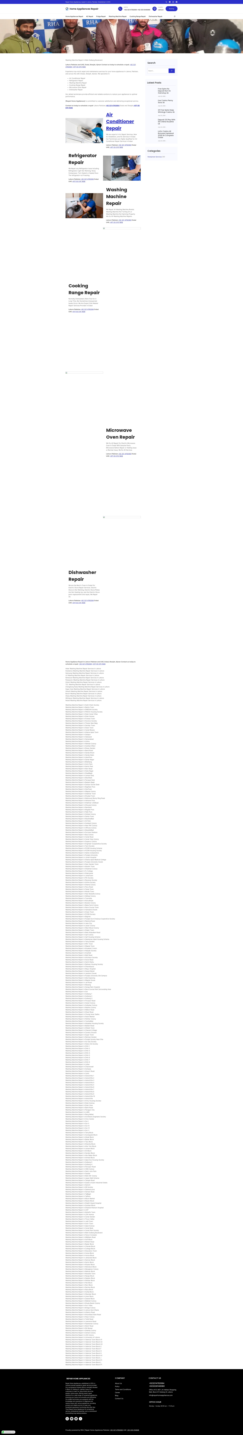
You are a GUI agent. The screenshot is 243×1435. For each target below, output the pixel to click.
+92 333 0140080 (143, 10)
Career (117, 1392)
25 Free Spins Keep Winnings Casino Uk (166, 111)
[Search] (172, 71)
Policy (117, 1386)
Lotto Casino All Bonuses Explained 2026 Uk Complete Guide (166, 134)
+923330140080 (157, 1386)
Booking (171, 8)
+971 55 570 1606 (79, 67)
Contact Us (119, 1398)
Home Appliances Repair (84, 8)
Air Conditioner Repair (120, 121)
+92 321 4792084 (130, 10)
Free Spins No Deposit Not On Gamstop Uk (164, 91)
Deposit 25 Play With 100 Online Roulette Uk (166, 122)
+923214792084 (156, 1383)
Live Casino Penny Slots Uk (165, 101)
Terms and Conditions (123, 1389)
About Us (118, 1383)
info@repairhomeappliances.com (161, 1395)
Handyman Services (155, 157)
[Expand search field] (175, 16)
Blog (116, 1395)
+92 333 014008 (133, 1430)
